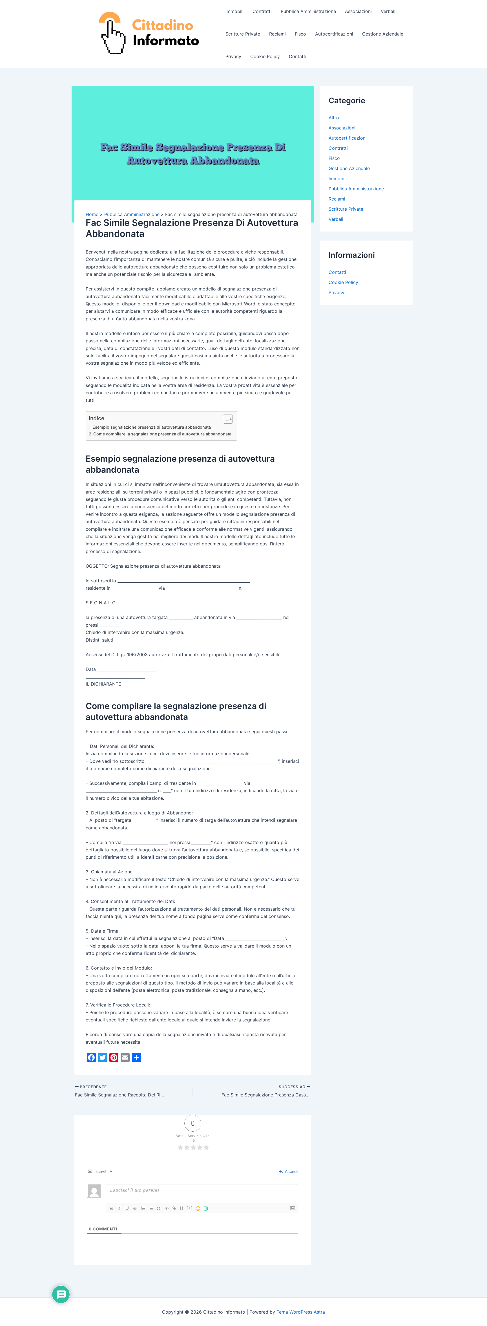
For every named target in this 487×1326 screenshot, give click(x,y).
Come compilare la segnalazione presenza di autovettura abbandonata (162, 433)
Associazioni (358, 11)
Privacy (233, 56)
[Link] (174, 1208)
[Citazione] (159, 1208)
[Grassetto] (111, 1208)
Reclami (277, 34)
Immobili (234, 11)
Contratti (262, 11)
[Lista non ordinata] (151, 1208)
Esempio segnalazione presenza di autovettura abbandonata (151, 427)
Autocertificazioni (334, 34)
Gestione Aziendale (382, 34)
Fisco (300, 34)
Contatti (297, 56)
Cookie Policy (265, 56)
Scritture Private (242, 34)
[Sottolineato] (127, 1208)
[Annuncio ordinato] (143, 1208)
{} (182, 1208)
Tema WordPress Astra (300, 1312)
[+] (190, 1208)
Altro (334, 117)
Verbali (388, 11)
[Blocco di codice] (167, 1208)
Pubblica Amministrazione (308, 11)
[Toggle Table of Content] (225, 419)
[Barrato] (135, 1208)
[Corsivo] (119, 1208)
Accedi (291, 1171)
